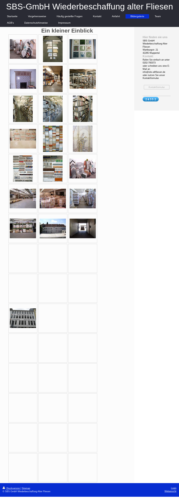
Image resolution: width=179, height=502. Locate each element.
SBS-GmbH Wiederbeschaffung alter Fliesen (89, 6)
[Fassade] (53, 228)
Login (173, 488)
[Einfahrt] (83, 228)
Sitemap (26, 488)
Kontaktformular (157, 87)
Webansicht (170, 491)
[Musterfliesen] (23, 49)
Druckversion (13, 488)
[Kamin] (23, 79)
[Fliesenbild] (82, 139)
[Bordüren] (23, 168)
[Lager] (53, 79)
